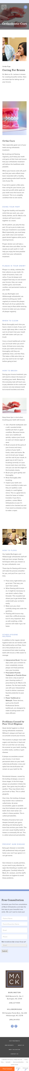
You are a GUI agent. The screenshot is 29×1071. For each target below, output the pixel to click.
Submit (4, 951)
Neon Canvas (15, 1064)
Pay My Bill (8, 1062)
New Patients (9, 1045)
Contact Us (14, 1054)
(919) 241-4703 (14, 1019)
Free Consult (7, 1069)
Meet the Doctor (14, 1049)
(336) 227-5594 (14, 1003)
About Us (21, 1045)
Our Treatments (14, 1041)
